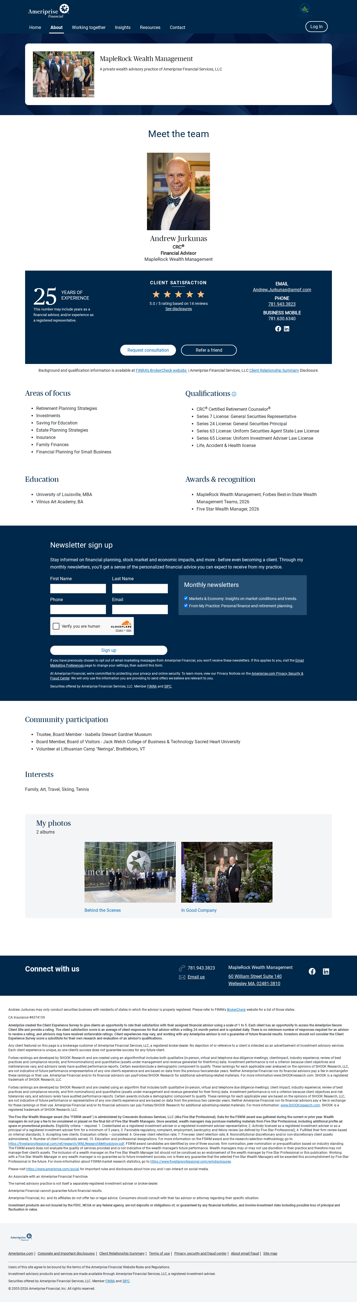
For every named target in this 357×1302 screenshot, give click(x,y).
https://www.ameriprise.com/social (52, 1169)
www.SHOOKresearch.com (300, 1105)
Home (35, 27)
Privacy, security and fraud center (200, 1253)
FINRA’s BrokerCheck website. (161, 370)
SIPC (168, 686)
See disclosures (178, 309)
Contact (177, 27)
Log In (316, 26)
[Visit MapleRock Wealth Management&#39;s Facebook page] (313, 972)
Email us (196, 977)
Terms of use (159, 1253)
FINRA (152, 686)
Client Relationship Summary (274, 370)
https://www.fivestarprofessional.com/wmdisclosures (190, 1161)
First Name (61, 578)
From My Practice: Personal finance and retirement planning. (241, 606)
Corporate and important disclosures (66, 1253)
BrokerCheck (236, 1010)
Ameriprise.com (20, 1253)
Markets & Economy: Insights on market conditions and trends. (243, 598)
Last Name (123, 578)
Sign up (108, 650)
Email (117, 599)
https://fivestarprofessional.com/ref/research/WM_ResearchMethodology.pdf (66, 1144)
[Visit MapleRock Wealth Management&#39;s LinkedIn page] (326, 972)
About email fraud (245, 1253)
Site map (270, 1253)
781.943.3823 (282, 304)
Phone (56, 599)
